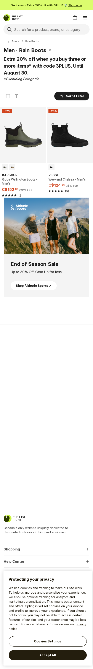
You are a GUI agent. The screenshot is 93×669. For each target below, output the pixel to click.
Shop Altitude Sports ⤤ (33, 285)
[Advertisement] (46, 359)
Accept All (47, 655)
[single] (8, 96)
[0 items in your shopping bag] (75, 17)
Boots (15, 41)
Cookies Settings (47, 641)
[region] (47, 618)
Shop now (75, 5)
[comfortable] (16, 96)
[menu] (85, 17)
